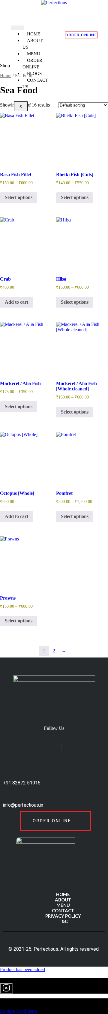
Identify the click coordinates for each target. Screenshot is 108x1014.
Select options (18, 197)
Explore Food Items (19, 1011)
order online (81, 35)
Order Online (32, 63)
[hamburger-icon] (17, 28)
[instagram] (61, 747)
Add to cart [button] (16, 302)
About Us (32, 44)
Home (5, 75)
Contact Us (35, 83)
